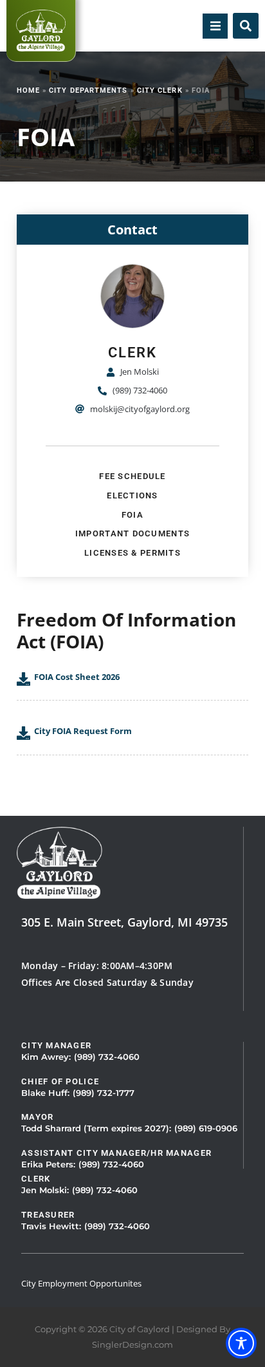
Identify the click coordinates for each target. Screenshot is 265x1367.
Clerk (35, 1178)
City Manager (56, 1045)
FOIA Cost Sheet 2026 (77, 677)
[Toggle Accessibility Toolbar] (241, 1343)
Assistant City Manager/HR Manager (116, 1153)
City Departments (88, 90)
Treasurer (48, 1215)
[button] (215, 26)
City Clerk (160, 90)
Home (28, 90)
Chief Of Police (60, 1081)
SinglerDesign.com (132, 1345)
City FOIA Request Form (83, 731)
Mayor (37, 1117)
